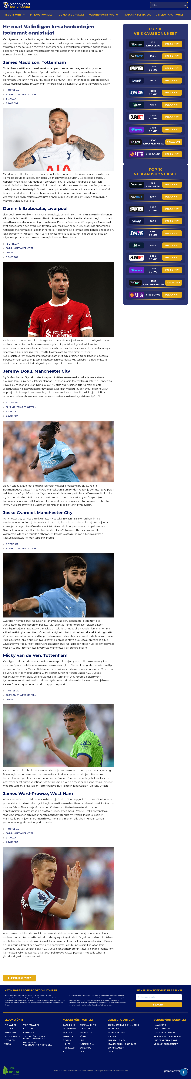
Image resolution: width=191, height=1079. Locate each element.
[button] (14, 15)
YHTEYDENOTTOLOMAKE (81, 1071)
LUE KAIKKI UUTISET (19, 978)
